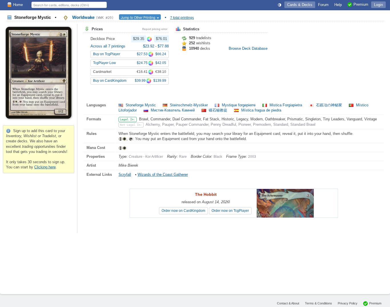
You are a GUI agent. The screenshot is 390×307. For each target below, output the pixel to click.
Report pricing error (154, 29)
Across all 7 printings (108, 46)
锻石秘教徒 (218, 110)
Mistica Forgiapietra (285, 105)
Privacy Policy (347, 303)
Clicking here (45, 167)
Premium (375, 303)
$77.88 (163, 46)
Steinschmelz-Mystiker (189, 105)
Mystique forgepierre (239, 105)
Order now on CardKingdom (183, 211)
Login (378, 5)
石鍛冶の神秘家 (329, 105)
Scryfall (124, 174)
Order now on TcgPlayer (230, 211)
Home (18, 5)
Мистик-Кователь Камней (173, 110)
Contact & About (288, 303)
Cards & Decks (299, 5)
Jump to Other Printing (138, 17)
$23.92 (149, 46)
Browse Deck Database (248, 48)
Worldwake (92, 17)
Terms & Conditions (318, 303)
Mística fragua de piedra (260, 110)
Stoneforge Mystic (140, 105)
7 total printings (182, 18)
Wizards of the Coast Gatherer (163, 174)
